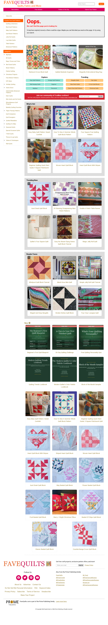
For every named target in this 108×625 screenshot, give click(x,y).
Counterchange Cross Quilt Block (84, 549)
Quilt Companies (11, 114)
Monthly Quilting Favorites (13, 107)
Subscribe (9, 16)
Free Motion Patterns (12, 78)
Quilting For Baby (11, 124)
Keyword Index (44, 588)
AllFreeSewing (60, 582)
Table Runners (10, 43)
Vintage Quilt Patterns (54, 80)
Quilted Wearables (11, 120)
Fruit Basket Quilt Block (38, 517)
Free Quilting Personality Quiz (91, 352)
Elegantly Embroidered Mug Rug (90, 72)
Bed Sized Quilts (11, 64)
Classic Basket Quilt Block (44, 549)
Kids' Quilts (9, 96)
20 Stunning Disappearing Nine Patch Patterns (64, 209)
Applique (8, 54)
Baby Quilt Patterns (11, 30)
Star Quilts (94, 80)
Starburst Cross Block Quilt (38, 72)
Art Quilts (8, 58)
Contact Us (37, 585)
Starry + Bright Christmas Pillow (64, 517)
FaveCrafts (59, 575)
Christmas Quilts (94, 88)
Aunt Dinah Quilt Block (39, 208)
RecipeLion (86, 582)
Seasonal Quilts (10, 127)
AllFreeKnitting (60, 580)
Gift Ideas (9, 81)
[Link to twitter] (24, 577)
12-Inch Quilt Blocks (94, 84)
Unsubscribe (46, 592)
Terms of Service (33, 592)
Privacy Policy (64, 97)
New (26, 323)
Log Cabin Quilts (11, 40)
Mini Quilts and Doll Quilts (13, 99)
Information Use (72, 97)
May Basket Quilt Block (65, 485)
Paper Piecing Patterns (13, 110)
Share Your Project (28, 595)
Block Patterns (10, 68)
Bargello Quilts (75, 80)
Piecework (54, 88)
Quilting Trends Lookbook (38, 384)
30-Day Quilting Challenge (65, 352)
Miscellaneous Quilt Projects (12, 103)
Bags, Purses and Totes (13, 61)
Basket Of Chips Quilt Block (91, 517)
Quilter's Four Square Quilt (39, 242)
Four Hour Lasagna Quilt (90, 313)
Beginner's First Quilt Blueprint (37, 352)
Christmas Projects (11, 74)
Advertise (27, 585)
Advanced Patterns (11, 47)
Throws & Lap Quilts (12, 137)
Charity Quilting (10, 71)
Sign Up (100, 96)
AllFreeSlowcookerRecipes (91, 580)
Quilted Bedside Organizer (64, 72)
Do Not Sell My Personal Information (18, 588)
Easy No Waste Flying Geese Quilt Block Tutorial (64, 243)
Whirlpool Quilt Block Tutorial (39, 282)
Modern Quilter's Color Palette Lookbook (64, 385)
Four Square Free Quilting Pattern (90, 133)
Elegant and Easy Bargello (39, 313)
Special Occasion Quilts (13, 130)
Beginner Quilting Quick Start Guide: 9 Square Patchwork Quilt (39, 167)
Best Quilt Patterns (11, 27)
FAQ (35, 588)
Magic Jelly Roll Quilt (90, 242)
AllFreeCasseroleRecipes (90, 585)
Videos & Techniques (12, 140)
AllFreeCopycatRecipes (90, 578)
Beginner (54, 84)
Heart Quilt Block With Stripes (90, 165)
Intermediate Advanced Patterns (13, 91)
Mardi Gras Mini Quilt (64, 282)
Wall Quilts (9, 144)
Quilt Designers (10, 117)
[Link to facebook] (18, 577)
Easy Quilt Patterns (35, 80)
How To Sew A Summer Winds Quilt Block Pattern (64, 133)
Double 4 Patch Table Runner (90, 208)
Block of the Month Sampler (91, 384)
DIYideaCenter (60, 585)
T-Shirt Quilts (10, 134)
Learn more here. (61, 601)
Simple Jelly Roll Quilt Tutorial (90, 282)
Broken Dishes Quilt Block (65, 313)
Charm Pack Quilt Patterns (75, 88)
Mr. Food (85, 575)
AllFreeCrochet (60, 578)
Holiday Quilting (10, 84)
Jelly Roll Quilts (10, 37)
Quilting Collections (11, 24)
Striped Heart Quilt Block (64, 453)
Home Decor (9, 87)
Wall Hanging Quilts (35, 84)
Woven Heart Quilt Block (64, 165)
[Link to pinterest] (31, 577)
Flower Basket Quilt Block (91, 485)
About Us (18, 585)
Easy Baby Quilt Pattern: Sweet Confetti (39, 133)
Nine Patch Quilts (75, 84)
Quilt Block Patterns (12, 33)
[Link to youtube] (37, 577)
